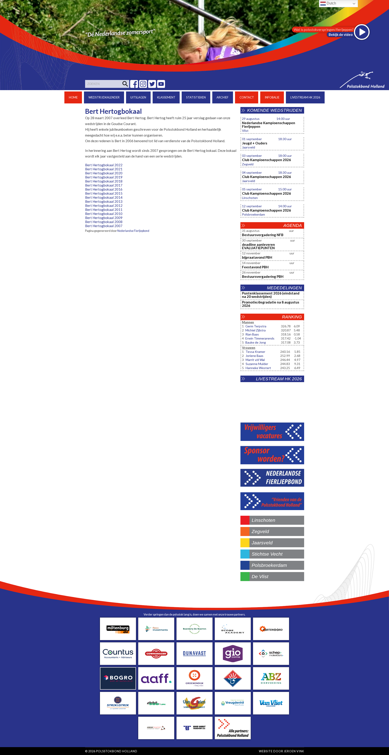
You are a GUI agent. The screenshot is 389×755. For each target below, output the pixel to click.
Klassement (166, 97)
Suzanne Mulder (257, 364)
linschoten (263, 520)
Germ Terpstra (255, 326)
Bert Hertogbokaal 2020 (103, 173)
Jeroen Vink (294, 751)
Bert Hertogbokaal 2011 (103, 210)
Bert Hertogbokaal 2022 (103, 165)
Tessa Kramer (255, 352)
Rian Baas (252, 334)
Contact (247, 97)
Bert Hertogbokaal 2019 (103, 177)
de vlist (260, 576)
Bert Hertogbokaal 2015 (103, 193)
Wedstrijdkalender (104, 97)
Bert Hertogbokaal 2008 (103, 222)
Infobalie (272, 97)
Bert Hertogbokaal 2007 (103, 226)
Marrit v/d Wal (255, 360)
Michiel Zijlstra (255, 330)
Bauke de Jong (255, 342)
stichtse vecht (267, 554)
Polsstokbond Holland (116, 751)
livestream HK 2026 (305, 97)
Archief (222, 97)
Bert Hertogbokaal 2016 (103, 189)
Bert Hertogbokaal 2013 (103, 201)
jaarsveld (262, 542)
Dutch (331, 3)
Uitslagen (138, 97)
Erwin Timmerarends (259, 338)
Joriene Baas (254, 356)
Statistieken (196, 97)
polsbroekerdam (269, 565)
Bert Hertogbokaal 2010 (103, 214)
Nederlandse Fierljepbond (133, 231)
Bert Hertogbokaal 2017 (103, 185)
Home (73, 97)
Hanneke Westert (258, 368)
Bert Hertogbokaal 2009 (103, 218)
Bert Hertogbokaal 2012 (103, 205)
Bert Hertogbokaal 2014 (103, 197)
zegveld (260, 531)
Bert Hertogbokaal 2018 (103, 181)
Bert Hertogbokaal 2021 (103, 169)
